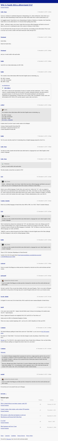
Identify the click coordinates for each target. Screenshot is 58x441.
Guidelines (13, 435)
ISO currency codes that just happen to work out (13, 415)
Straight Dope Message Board (7, 1)
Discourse (8, 439)
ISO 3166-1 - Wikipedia (7, 119)
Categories (7, 435)
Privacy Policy (29, 435)
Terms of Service (21, 435)
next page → (4, 393)
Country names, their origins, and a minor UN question (15, 409)
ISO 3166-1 (7, 88)
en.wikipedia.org (6, 85)
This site (2, 340)
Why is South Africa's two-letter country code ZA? (14, 403)
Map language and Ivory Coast (9, 426)
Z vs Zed (3, 420)
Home (2, 435)
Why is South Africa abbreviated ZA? (17, 5)
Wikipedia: (3, 352)
